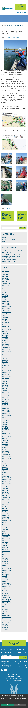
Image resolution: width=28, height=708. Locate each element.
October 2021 (6, 374)
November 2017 (6, 458)
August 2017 (5, 463)
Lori (18, 37)
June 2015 (5, 510)
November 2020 (6, 394)
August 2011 (5, 574)
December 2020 (6, 392)
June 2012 (5, 560)
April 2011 (5, 579)
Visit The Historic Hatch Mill (9, 259)
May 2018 (5, 447)
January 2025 (6, 305)
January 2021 (6, 390)
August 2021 (5, 378)
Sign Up (23, 657)
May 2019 (5, 426)
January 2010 (6, 597)
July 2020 (5, 401)
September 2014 (6, 524)
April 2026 (5, 278)
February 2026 (6, 281)
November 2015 (6, 501)
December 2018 (6, 435)
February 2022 (6, 367)
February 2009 (6, 613)
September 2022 (6, 354)
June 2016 (5, 488)
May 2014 (5, 531)
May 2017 (5, 469)
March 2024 (5, 322)
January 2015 (6, 517)
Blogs (4, 25)
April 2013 (5, 549)
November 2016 (6, 479)
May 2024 (5, 319)
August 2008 (5, 622)
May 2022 (5, 362)
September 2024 (6, 312)
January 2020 (6, 412)
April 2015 (5, 513)
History (4, 237)
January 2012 (6, 567)
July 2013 (5, 544)
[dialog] (14, 701)
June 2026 (5, 274)
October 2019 (6, 417)
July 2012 (5, 558)
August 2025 (5, 292)
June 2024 (5, 317)
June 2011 (5, 577)
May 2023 (5, 340)
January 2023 (6, 347)
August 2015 (5, 506)
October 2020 (6, 395)
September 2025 (6, 290)
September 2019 (6, 419)
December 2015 (6, 499)
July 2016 (5, 486)
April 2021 (5, 385)
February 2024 (6, 324)
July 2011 (4, 576)
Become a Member (14, 643)
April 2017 (5, 470)
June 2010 (5, 592)
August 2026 (5, 271)
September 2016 (6, 483)
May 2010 (5, 593)
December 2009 (6, 599)
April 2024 (5, 321)
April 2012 (5, 563)
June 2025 (5, 296)
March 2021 (5, 387)
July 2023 (5, 337)
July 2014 (5, 527)
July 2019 (5, 422)
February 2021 (6, 388)
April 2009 (5, 611)
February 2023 (6, 346)
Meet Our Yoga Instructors (9, 261)
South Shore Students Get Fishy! (11, 254)
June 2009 (5, 608)
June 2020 (5, 403)
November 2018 (6, 436)
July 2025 (5, 294)
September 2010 (6, 588)
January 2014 (6, 536)
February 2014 (6, 535)
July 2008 (5, 624)
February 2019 (6, 431)
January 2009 (6, 615)
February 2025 (6, 303)
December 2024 (6, 306)
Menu (20, 12)
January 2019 (6, 433)
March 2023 (5, 344)
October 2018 (6, 438)
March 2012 (5, 565)
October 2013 (6, 540)
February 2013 (6, 551)
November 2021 (6, 372)
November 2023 (6, 329)
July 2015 (5, 508)
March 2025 (5, 301)
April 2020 (5, 406)
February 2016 (6, 495)
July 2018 (5, 444)
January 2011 (6, 583)
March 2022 (5, 365)
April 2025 (5, 299)
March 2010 (5, 595)
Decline (20, 704)
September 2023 (6, 333)
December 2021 (6, 371)
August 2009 (5, 604)
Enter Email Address (6, 655)
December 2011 (6, 568)
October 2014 (6, 522)
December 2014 (6, 519)
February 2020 (6, 410)
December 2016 (6, 478)
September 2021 (6, 376)
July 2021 (5, 379)
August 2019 (5, 420)
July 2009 (5, 606)
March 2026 (5, 280)
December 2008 (6, 617)
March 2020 (5, 408)
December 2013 (6, 538)
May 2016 (5, 490)
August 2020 (5, 399)
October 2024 (6, 310)
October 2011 (5, 572)
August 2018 (5, 442)
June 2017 (5, 467)
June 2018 (5, 445)
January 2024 (6, 326)
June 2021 (5, 381)
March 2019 (5, 429)
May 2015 (5, 511)
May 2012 (5, 561)
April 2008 (5, 629)
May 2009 (5, 609)
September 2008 (6, 620)
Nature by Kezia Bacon (8, 239)
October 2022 (6, 353)
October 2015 (6, 502)
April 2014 (5, 533)
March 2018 (5, 451)
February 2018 (6, 453)
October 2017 (6, 460)
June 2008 (5, 626)
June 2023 (5, 338)
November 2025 (6, 287)
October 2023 (6, 331)
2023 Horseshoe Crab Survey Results (22, 216)
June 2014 (5, 529)
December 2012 (6, 552)
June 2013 (5, 545)
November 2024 (6, 308)
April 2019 (5, 428)
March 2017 (5, 472)
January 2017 (6, 476)
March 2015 (5, 515)
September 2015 (6, 504)
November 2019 (6, 415)
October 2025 (6, 288)
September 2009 (6, 602)
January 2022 (6, 369)
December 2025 (6, 285)
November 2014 (6, 520)
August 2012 (5, 556)
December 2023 (6, 328)
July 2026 (5, 272)
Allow (7, 704)
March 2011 (5, 581)
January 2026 (6, 283)
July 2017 (5, 465)
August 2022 (5, 356)
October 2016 (6, 481)
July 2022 (5, 358)
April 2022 (5, 363)
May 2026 (5, 276)
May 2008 (5, 627)
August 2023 (5, 335)
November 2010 (6, 586)
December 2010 (6, 585)
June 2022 (5, 360)
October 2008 (6, 618)
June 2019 (5, 424)
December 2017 (6, 456)
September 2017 (6, 461)
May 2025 (5, 297)
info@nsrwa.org (22, 667)
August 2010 (5, 590)
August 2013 (5, 542)
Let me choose (4, 702)
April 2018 (5, 449)
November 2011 (6, 570)
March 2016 (5, 494)
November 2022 (6, 351)
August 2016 (5, 485)
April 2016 (5, 492)
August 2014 (5, 526)
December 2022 (6, 349)
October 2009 (6, 601)
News (8, 208)
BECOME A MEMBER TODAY (20, 6)
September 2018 (6, 440)
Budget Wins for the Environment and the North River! (7, 216)
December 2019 (6, 413)
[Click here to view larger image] (6, 158)
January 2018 (6, 454)
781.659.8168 (23, 661)
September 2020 (6, 397)
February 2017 (6, 474)
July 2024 (5, 315)
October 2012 (6, 554)
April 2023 (5, 342)
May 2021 (5, 383)
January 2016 (6, 497)
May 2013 (5, 547)
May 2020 (5, 404)
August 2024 (5, 313)
